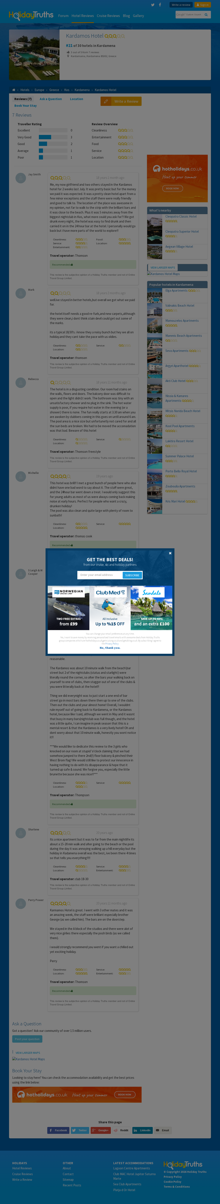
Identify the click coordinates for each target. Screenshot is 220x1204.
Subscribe (132, 575)
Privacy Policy (112, 643)
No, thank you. (110, 648)
